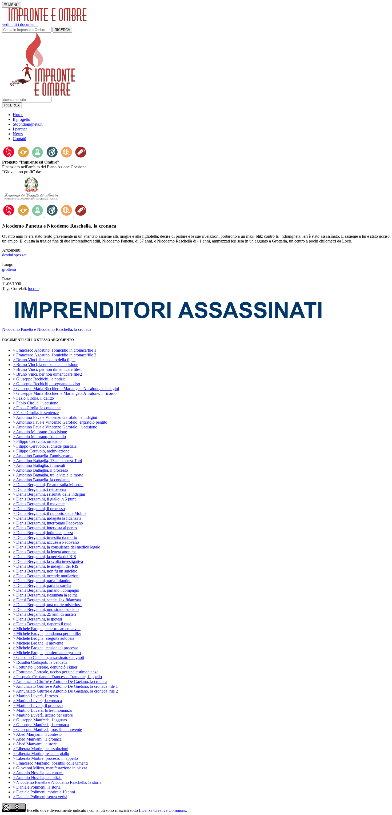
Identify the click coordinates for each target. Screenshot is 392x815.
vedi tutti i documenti (20, 24)
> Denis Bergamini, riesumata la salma (45, 595)
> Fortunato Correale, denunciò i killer (45, 667)
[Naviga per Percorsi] (9, 157)
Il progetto (21, 119)
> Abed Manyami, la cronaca (37, 739)
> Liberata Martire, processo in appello (45, 758)
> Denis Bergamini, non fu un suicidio (45, 571)
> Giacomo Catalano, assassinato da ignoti (48, 657)
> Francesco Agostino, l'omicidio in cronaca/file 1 (54, 350)
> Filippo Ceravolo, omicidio (37, 441)
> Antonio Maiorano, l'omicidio (39, 436)
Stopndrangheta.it (27, 124)
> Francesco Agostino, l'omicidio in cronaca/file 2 (54, 355)
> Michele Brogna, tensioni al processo (45, 648)
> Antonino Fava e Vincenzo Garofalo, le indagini (55, 417)
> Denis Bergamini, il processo (39, 508)
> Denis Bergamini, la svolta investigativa (48, 561)
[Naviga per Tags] (80, 157)
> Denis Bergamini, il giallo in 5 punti (45, 499)
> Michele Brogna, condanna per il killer (47, 633)
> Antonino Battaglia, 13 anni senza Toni (47, 460)
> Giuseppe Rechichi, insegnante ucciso (46, 383)
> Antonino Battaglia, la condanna (41, 480)
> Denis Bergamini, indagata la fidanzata (47, 518)
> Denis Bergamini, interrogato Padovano (48, 523)
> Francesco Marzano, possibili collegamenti (50, 763)
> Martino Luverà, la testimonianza (42, 710)
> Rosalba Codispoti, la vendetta (40, 662)
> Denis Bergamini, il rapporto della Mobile (49, 513)
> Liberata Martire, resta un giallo (41, 753)
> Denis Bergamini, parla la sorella (42, 585)
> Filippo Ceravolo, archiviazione (41, 451)
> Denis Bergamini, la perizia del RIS (44, 556)
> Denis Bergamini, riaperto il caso (42, 624)
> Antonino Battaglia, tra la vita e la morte (48, 475)
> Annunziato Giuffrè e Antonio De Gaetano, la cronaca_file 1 (65, 686)
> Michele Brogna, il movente (38, 643)
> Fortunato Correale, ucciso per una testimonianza (55, 672)
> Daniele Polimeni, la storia (37, 787)
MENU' (13, 5)
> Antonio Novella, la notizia (37, 777)
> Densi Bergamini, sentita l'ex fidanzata (47, 600)
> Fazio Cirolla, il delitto (33, 398)
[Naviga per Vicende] (24, 157)
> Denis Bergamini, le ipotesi (37, 619)
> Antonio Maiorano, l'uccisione (40, 432)
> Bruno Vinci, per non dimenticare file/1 (47, 369)
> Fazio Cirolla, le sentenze (36, 412)
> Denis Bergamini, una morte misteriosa (47, 604)
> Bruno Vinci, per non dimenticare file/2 (47, 374)
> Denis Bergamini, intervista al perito (45, 528)
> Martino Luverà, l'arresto (35, 696)
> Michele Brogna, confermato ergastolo (47, 652)
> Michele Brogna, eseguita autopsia (43, 638)
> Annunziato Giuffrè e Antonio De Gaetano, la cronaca (60, 681)
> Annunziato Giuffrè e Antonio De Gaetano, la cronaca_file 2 (65, 691)
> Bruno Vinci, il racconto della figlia (44, 359)
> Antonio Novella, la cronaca (38, 772)
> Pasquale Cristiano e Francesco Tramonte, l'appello (57, 676)
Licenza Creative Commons (162, 810)
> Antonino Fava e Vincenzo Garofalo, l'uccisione (55, 427)
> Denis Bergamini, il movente (39, 504)
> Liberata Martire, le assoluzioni (40, 748)
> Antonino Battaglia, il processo (40, 470)
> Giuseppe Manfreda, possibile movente (47, 729)
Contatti (19, 138)
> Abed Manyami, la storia (35, 744)
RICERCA (62, 30)
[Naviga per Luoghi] (52, 157)
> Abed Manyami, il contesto (37, 734)
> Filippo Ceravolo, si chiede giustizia (45, 446)
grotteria (9, 269)
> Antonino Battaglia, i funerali (39, 465)
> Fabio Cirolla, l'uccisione (35, 403)
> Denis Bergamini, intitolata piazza (43, 532)
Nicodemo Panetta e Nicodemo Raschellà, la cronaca (46, 329)
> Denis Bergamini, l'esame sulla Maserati (48, 484)
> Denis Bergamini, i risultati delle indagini (49, 494)
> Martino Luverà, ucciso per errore (43, 715)
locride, (34, 288)
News (18, 134)
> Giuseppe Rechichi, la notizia (39, 379)
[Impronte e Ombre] (42, 94)
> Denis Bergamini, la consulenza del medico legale (56, 547)
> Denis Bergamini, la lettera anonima (45, 552)
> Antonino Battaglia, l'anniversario (43, 456)
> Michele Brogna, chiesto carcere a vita (47, 628)
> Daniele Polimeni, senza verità (40, 796)
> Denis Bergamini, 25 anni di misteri (44, 614)
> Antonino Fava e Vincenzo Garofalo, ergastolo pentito (60, 422)
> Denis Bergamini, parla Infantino (42, 580)
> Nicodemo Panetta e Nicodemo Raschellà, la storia (57, 782)
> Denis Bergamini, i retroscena (39, 489)
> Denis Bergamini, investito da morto (45, 537)
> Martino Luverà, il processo (38, 705)
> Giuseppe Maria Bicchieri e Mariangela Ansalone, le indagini (66, 388)
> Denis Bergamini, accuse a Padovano (46, 542)
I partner (20, 129)
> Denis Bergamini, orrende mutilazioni (46, 576)
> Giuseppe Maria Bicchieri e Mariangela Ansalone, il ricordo (65, 393)
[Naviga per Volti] (38, 157)
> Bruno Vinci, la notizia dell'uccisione (45, 364)
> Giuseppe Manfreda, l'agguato (40, 720)
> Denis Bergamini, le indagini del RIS (45, 566)
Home (18, 114)
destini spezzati (14, 255)
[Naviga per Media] (67, 157)
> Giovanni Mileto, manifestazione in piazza (50, 768)
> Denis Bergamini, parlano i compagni (46, 590)
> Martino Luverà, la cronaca (37, 700)
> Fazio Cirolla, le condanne (37, 407)
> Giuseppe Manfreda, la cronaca (41, 724)
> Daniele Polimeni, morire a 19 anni (44, 792)
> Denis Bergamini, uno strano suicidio (46, 609)
